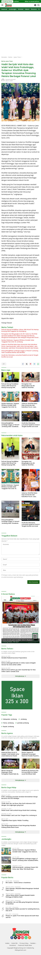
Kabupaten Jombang (10, 719)
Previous (3, 619)
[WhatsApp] (26, 937)
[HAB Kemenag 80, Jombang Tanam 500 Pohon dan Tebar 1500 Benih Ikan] (6, 868)
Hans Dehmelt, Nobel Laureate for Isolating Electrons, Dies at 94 (23, 909)
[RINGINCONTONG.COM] (8, 5)
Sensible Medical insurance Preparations (14, 658)
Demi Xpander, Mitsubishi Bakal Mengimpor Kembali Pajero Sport (22, 889)
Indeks (7, 943)
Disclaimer (12, 945)
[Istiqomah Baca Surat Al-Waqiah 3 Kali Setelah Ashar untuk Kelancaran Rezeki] (10, 746)
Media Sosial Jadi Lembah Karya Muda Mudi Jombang (18, 810)
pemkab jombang (23, 723)
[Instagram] (22, 937)
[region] (20, 619)
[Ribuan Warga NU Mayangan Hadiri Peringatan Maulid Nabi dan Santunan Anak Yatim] (10, 764)
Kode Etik (15, 943)
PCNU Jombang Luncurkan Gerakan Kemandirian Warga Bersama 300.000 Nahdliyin (19, 797)
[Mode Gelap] (35, 5)
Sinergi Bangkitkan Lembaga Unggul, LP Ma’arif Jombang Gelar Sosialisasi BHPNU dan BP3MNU (19, 351)
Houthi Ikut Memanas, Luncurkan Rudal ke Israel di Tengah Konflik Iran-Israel (19, 356)
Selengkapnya (20, 676)
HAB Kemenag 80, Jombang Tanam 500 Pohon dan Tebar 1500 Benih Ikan (25, 868)
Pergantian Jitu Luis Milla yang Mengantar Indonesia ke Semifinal (22, 903)
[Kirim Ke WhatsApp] (38, 364)
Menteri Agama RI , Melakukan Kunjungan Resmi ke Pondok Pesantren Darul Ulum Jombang (30, 754)
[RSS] (29, 937)
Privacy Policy (24, 943)
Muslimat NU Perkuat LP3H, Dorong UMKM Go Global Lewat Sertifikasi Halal (30, 772)
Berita (3, 61)
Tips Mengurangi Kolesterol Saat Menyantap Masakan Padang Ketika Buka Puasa (18, 826)
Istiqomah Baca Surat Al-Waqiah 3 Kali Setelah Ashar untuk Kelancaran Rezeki (10, 754)
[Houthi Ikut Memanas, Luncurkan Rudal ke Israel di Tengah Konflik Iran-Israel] (31, 416)
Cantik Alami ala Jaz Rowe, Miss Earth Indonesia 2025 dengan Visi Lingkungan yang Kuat (18, 804)
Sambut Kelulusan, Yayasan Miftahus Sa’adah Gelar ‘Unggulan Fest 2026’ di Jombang (17, 341)
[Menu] (2, 5)
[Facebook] (11, 937)
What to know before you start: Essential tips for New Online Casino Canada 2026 (18, 670)
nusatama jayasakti (10, 79)
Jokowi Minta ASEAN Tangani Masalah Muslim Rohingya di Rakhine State (20, 896)
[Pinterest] (18, 937)
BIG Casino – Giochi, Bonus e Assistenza (18, 882)
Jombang (23, 719)
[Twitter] (15, 937)
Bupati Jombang (8, 726)
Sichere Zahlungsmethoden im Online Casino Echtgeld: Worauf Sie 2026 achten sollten (18, 663)
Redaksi (32, 943)
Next (37, 619)
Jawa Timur (9, 61)
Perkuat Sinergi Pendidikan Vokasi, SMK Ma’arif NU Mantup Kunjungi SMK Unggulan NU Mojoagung (20, 330)
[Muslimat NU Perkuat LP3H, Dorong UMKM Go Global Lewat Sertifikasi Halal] (31, 764)
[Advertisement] (20, 32)
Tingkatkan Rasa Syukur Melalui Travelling (14, 820)
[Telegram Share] (34, 364)
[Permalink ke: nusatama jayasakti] (2, 80)
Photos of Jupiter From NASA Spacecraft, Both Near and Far (22, 916)
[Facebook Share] (22, 364)
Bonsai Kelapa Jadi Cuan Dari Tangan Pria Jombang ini (19, 815)
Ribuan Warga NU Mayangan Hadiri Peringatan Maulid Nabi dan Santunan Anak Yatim (10, 772)
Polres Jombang (8, 723)
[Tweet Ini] (26, 364)
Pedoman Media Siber (25, 945)
